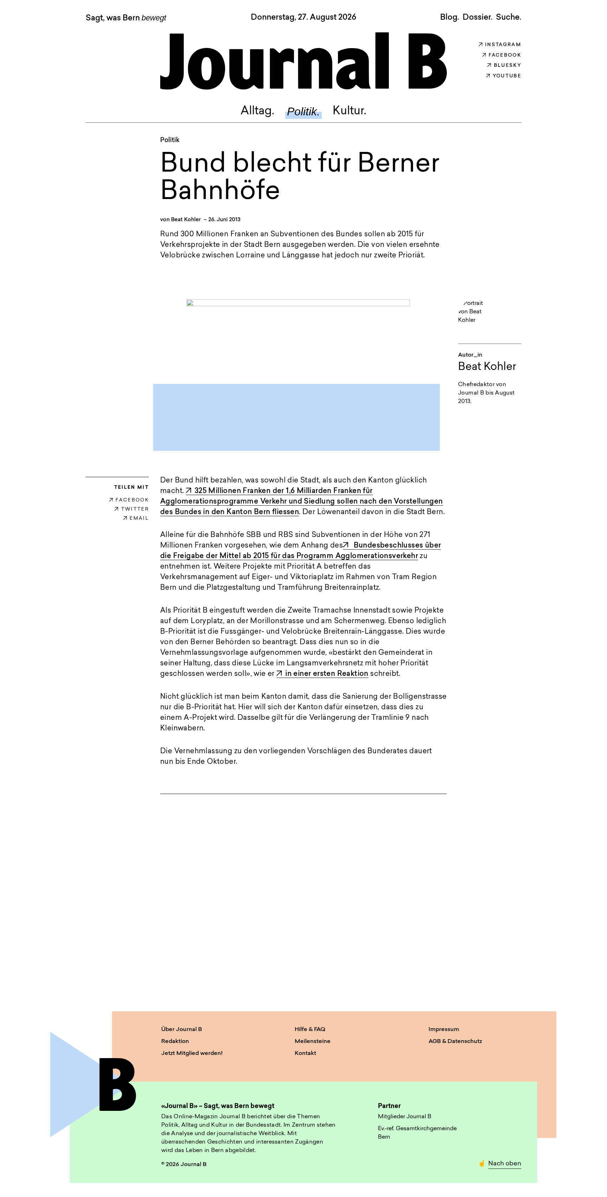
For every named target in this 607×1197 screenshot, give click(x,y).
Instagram (503, 45)
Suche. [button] (508, 17)
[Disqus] (303, 896)
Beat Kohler (186, 220)
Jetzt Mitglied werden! (192, 1053)
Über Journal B (181, 1029)
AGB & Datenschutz (455, 1041)
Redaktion (175, 1041)
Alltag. (257, 111)
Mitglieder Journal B (404, 1117)
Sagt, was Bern (126, 18)
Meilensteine (313, 1041)
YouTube (507, 76)
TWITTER (135, 509)
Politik (170, 140)
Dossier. (477, 17)
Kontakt (305, 1053)
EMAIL (139, 518)
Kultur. (349, 111)
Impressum (444, 1029)
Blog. (449, 17)
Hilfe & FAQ (310, 1029)
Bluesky (507, 65)
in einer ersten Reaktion (326, 674)
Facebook (505, 55)
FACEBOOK (132, 500)
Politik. (303, 111)
